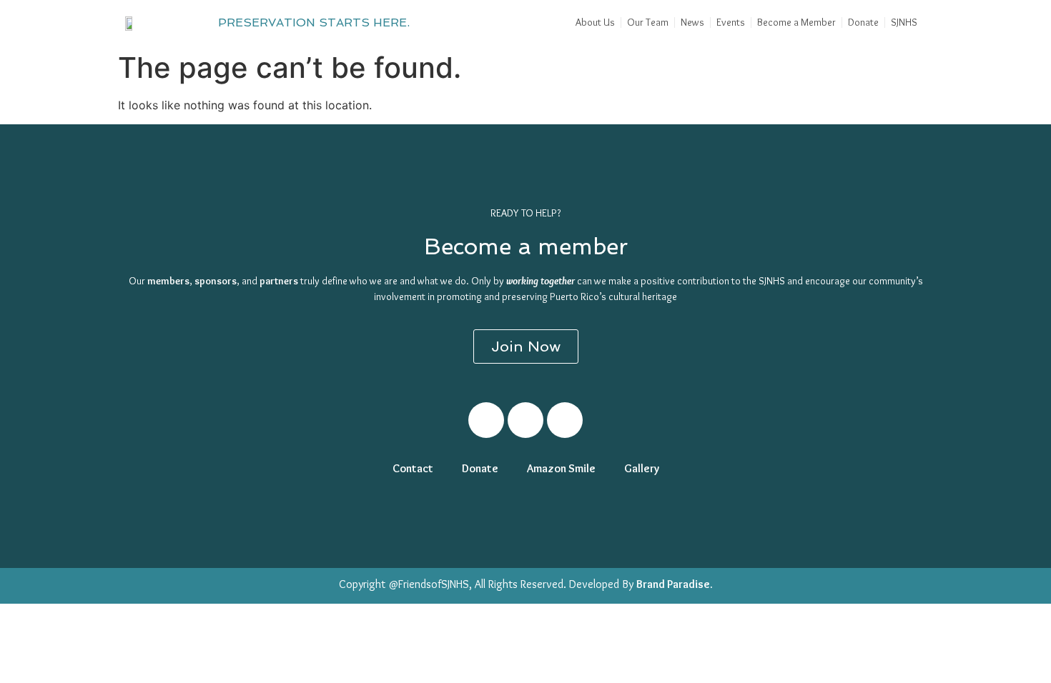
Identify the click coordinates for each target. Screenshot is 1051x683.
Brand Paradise (673, 584)
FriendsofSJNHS (433, 584)
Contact (413, 468)
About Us (595, 22)
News (692, 22)
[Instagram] (525, 420)
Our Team (647, 22)
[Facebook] (486, 420)
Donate (863, 22)
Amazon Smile (561, 468)
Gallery (641, 468)
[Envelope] (565, 420)
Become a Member (796, 22)
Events (730, 22)
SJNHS (904, 22)
